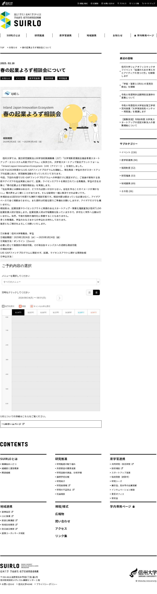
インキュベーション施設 (123, 489)
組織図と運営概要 (10, 468)
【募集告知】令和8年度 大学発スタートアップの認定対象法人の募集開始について (138, 122)
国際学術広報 (63, 476)
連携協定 (6, 511)
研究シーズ (117, 481)
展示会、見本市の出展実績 (124, 485)
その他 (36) (127, 191)
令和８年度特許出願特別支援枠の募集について (138, 96)
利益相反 (61, 493)
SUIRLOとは (13, 35)
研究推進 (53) (128, 175)
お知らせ (118, 35)
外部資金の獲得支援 (66, 468)
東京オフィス (118, 493)
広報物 (95, 3)
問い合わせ (62, 521)
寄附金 (115, 498)
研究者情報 (62, 485)
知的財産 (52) (128, 167)
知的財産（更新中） (121, 476)
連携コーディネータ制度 (13, 533)
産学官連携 (65, 35)
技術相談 (116, 468)
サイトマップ (149, 3)
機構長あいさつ (9, 464)
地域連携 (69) (128, 183)
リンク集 (135, 3)
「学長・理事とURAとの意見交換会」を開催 (137, 85)
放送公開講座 (8, 520)
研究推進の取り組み (66, 464)
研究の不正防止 (64, 489)
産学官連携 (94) (129, 160)
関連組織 (6, 472)
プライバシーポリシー (46, 584)
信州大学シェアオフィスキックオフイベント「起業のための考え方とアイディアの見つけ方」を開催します (138, 71)
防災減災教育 (8, 528)
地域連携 (91, 35)
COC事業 (6, 516)
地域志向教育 (8, 524)
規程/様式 (84, 3)
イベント (20, 78)
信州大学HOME (25, 584)
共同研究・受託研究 (121, 464)
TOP (2, 47)
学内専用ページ (145, 35)
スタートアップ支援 (121, 472)
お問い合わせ (109, 3)
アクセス (123, 3)
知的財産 (49, 78)
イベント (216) (129, 152)
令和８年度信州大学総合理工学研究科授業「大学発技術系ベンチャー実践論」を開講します (138, 108)
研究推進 (39, 35)
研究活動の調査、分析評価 (69, 472)
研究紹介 (61, 481)
